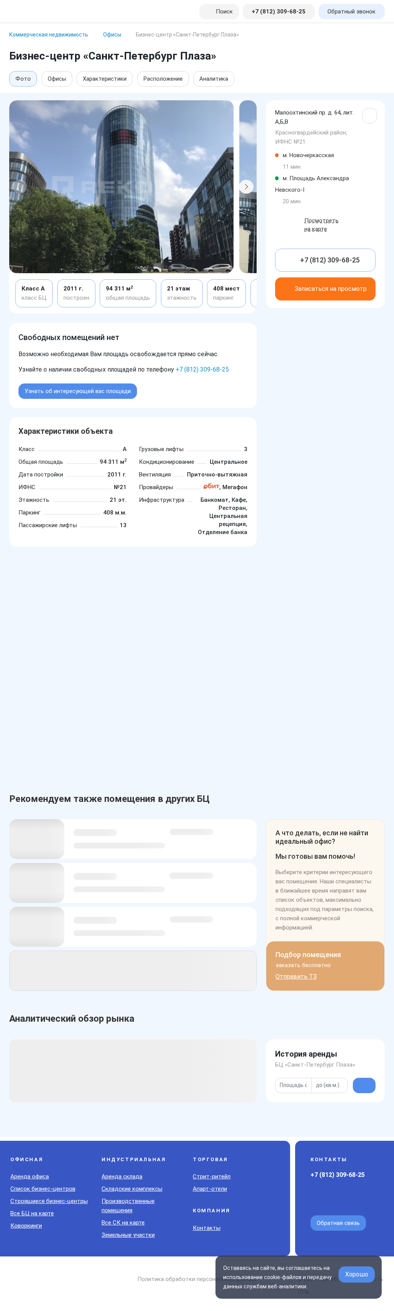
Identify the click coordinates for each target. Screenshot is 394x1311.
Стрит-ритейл (211, 1176)
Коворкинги (26, 1225)
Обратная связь (338, 1223)
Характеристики (105, 78)
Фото (23, 78)
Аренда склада (122, 1176)
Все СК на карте (123, 1222)
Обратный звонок (351, 11)
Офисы (57, 78)
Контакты (206, 1228)
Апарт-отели (210, 1188)
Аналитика (213, 78)
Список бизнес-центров (42, 1188)
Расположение (163, 78)
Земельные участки (128, 1234)
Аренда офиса (29, 1176)
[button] (19, 187)
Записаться (331, 288)
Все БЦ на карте (32, 1213)
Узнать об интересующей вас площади (78, 391)
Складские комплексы (132, 1188)
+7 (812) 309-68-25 (202, 369)
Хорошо (356, 1274)
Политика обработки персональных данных (196, 1279)
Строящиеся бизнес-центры (49, 1201)
